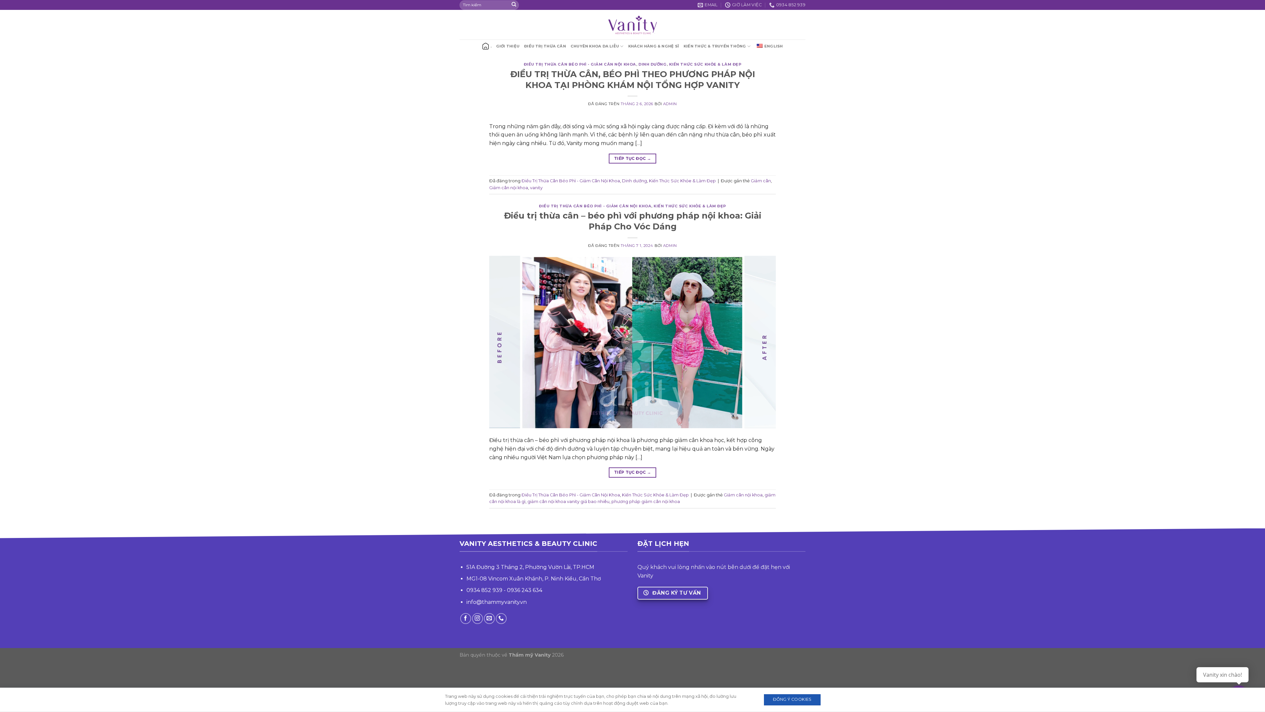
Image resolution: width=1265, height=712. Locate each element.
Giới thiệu (508, 46)
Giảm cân (761, 180)
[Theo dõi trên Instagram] (477, 618)
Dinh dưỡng (652, 64)
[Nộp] (514, 5)
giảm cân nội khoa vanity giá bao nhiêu (568, 501)
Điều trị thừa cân (545, 46)
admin (670, 104)
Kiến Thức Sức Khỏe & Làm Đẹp (705, 64)
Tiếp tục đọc (632, 158)
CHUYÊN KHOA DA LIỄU (595, 46)
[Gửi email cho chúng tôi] (489, 618)
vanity (536, 187)
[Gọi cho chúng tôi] (501, 618)
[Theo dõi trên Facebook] (465, 618)
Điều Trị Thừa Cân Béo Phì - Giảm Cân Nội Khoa (580, 64)
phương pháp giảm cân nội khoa (645, 501)
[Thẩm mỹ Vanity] (632, 24)
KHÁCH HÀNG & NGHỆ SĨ (653, 46)
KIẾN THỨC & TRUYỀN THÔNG (715, 46)
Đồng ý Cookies (792, 699)
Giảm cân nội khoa (508, 187)
